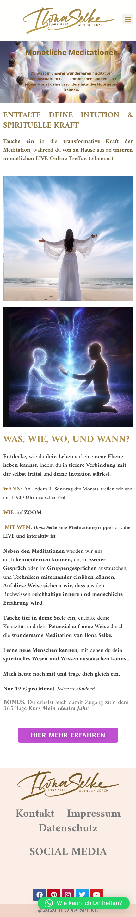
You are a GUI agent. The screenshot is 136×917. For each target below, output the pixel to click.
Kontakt (34, 814)
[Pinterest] (53, 895)
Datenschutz (68, 828)
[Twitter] (82, 895)
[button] (127, 19)
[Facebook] (39, 895)
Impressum (94, 814)
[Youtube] (96, 895)
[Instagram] (68, 895)
